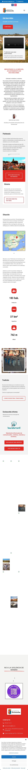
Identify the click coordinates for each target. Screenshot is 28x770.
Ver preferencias (14, 765)
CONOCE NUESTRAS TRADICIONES (13, 398)
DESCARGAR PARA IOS (14, 448)
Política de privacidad (15, 768)
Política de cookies (6, 768)
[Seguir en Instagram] (15, 5)
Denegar (14, 761)
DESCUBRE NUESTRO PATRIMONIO (14, 175)
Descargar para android (14, 442)
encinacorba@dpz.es (9, 1)
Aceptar (14, 757)
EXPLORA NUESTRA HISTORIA (11, 199)
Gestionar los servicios (13, 752)
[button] (26, 739)
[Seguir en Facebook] (12, 5)
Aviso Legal (23, 768)
